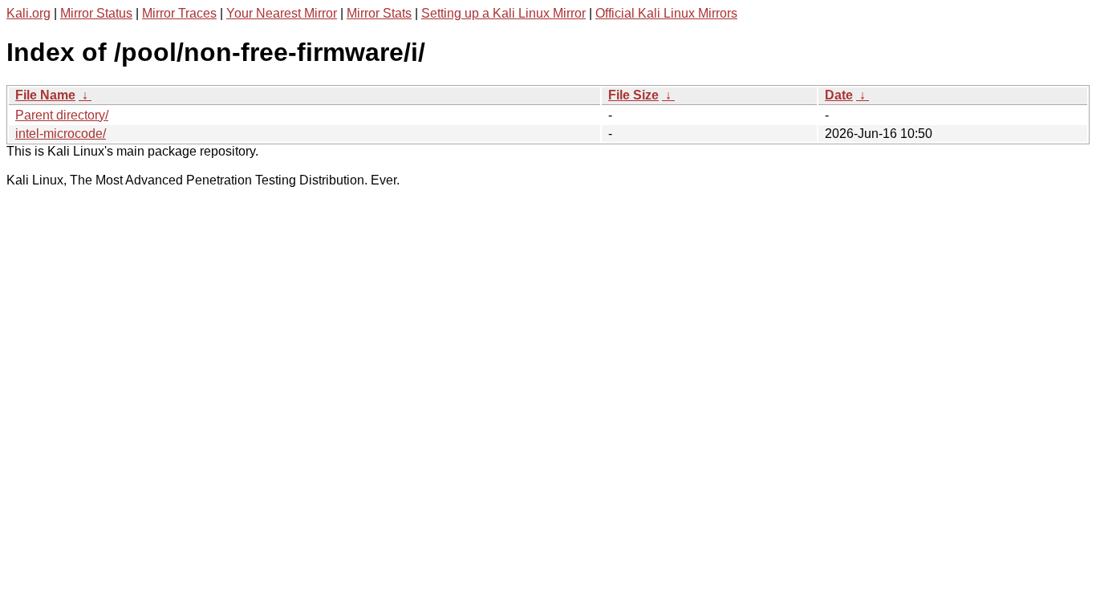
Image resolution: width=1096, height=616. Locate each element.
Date (839, 95)
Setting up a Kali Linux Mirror (503, 13)
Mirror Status (96, 13)
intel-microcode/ (60, 133)
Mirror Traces (179, 13)
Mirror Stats (379, 13)
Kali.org (28, 13)
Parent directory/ (61, 115)
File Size (633, 95)
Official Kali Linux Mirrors (666, 13)
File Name (45, 95)
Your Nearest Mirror (281, 13)
